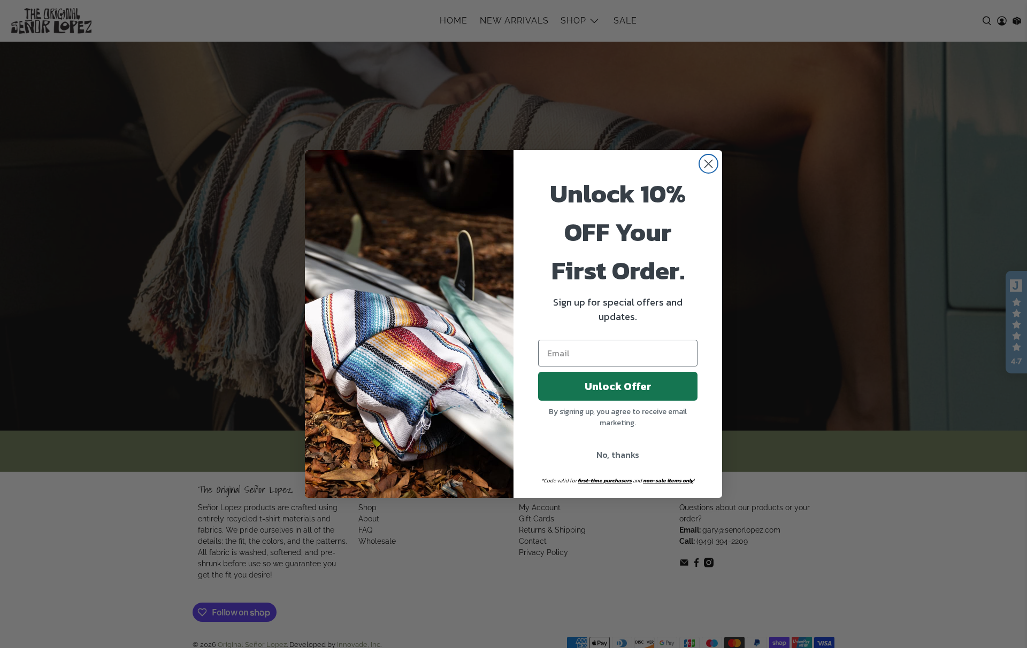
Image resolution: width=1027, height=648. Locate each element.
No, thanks (617, 454)
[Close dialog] (708, 163)
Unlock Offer (618, 386)
